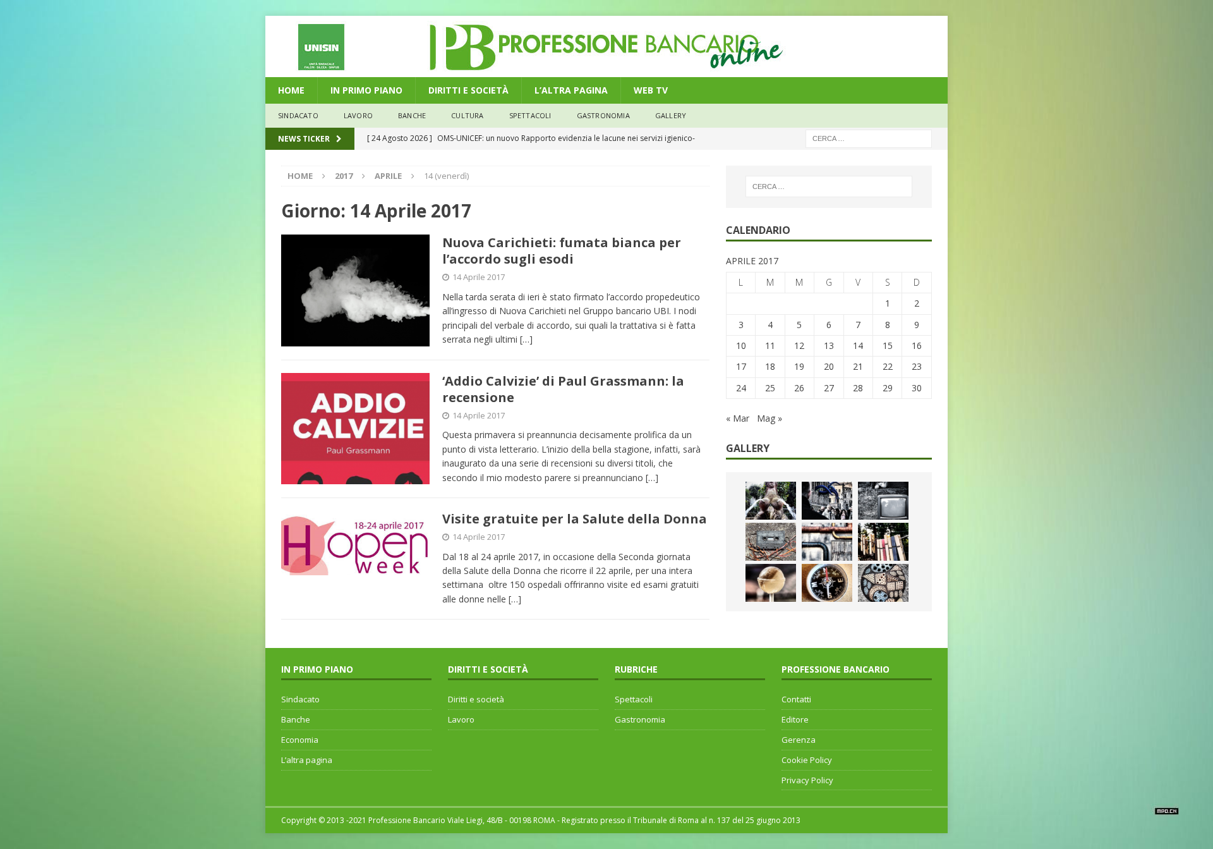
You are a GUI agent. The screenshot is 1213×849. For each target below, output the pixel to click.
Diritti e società (476, 699)
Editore (795, 719)
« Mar (737, 418)
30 (917, 388)
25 (770, 388)
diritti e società (468, 90)
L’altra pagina (306, 760)
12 (799, 345)
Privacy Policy (807, 780)
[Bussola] (827, 583)
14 (858, 345)
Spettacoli (530, 115)
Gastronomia (603, 115)
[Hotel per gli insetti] (883, 583)
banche (412, 115)
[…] (526, 339)
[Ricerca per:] (869, 137)
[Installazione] (827, 542)
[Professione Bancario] (606, 70)
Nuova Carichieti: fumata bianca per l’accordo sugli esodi (561, 250)
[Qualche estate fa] (770, 542)
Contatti (796, 699)
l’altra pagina (571, 90)
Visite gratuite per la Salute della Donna (574, 518)
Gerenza (799, 739)
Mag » (769, 418)
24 (741, 388)
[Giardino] (883, 542)
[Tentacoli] (827, 501)
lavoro (358, 115)
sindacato (298, 115)
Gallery (670, 115)
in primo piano (366, 90)
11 (770, 345)
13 (829, 345)
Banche (295, 719)
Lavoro (461, 719)
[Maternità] (770, 501)
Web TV (651, 90)
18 (770, 366)
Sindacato (300, 699)
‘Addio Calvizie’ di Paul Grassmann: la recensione (563, 389)
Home (291, 90)
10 (741, 345)
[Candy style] (770, 583)
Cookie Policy (807, 760)
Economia (299, 739)
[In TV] (883, 501)
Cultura (467, 115)
